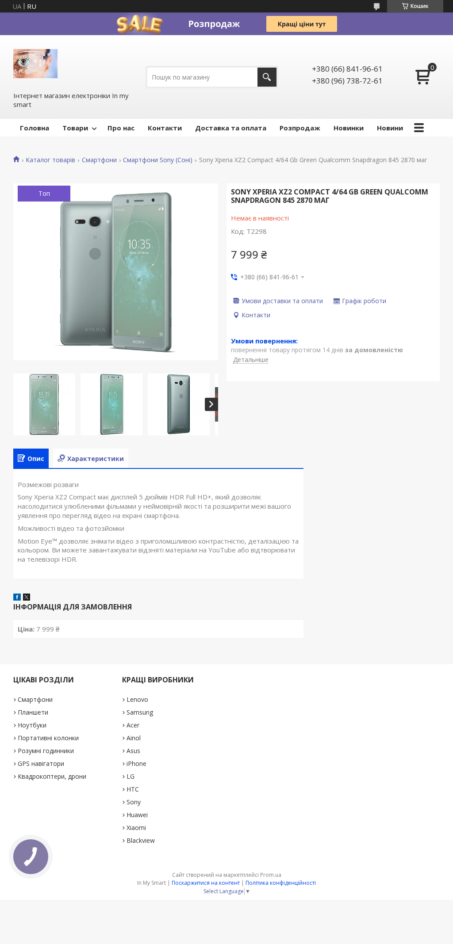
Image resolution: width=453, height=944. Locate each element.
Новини (390, 127)
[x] (26, 598)
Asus (133, 750)
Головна (34, 127)
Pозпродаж (300, 127)
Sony (134, 802)
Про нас (120, 127)
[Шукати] (266, 77)
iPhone (136, 763)
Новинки (349, 127)
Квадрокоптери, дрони (52, 776)
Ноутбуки (32, 725)
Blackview (141, 840)
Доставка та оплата (230, 127)
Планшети (33, 712)
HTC (133, 789)
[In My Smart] (35, 63)
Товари (75, 127)
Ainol (134, 738)
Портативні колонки (48, 738)
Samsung (140, 712)
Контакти (165, 127)
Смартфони (99, 160)
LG (130, 776)
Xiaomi (136, 827)
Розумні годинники (46, 750)
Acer (133, 725)
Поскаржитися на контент (206, 883)
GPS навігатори (41, 763)
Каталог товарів (50, 160)
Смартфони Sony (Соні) (157, 160)
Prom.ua (270, 875)
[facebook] (17, 598)
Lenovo (137, 699)
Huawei (137, 815)
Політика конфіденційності (281, 883)
